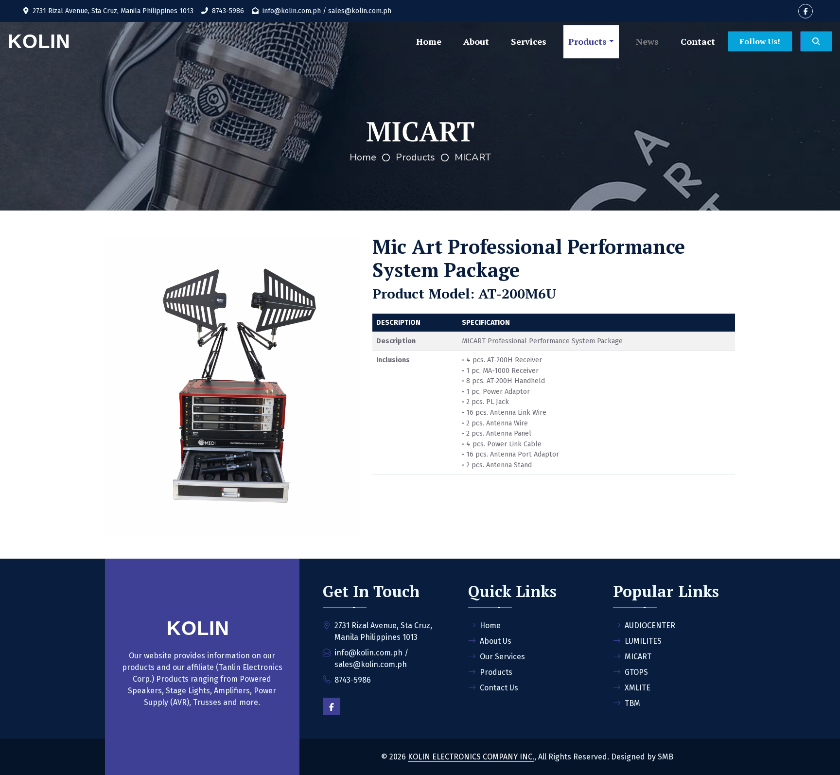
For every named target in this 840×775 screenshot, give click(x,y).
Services (528, 41)
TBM (632, 703)
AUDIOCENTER (650, 625)
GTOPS (636, 672)
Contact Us (499, 687)
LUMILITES (643, 641)
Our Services (502, 656)
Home (428, 41)
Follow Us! (760, 41)
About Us (495, 641)
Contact (698, 41)
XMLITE (637, 687)
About (476, 41)
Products (587, 41)
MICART (473, 157)
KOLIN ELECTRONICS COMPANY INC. (471, 756)
